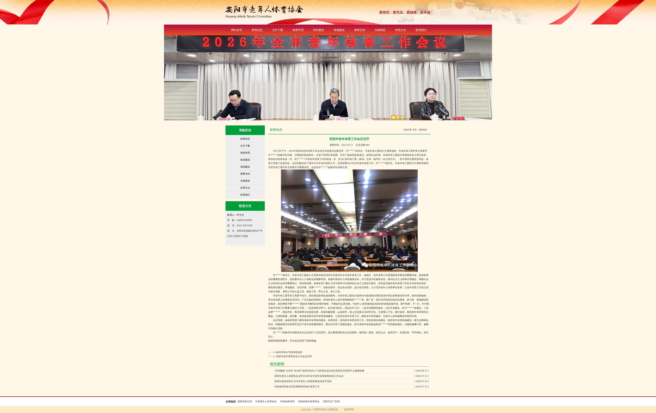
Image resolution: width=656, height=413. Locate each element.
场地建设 (339, 30)
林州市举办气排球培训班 (289, 352)
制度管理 (298, 30)
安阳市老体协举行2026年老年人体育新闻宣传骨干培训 (351, 381)
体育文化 (400, 30)
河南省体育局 (287, 401)
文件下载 (277, 30)
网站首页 (236, 30)
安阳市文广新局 (331, 401)
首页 (415, 130)
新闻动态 (257, 30)
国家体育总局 (244, 401)
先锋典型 (380, 30)
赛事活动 (359, 30)
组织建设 (318, 30)
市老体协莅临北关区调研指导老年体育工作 (351, 386)
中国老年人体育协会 (266, 401)
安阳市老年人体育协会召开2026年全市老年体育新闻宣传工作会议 (351, 376)
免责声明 (349, 409)
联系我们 (421, 30)
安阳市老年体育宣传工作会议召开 (294, 356)
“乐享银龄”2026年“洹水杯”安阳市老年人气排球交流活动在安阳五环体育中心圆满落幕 (351, 370)
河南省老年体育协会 (308, 401)
